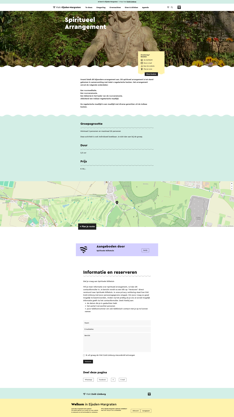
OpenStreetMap (223, 226)
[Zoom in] (231, 183)
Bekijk (145, 250)
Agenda (145, 7)
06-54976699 (148, 60)
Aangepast (146, 411)
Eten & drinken (131, 7)
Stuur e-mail (148, 63)
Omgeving (100, 7)
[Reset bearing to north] (231, 188)
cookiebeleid (117, 410)
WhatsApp (88, 379)
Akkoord (135, 411)
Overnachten (115, 7)
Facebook (102, 379)
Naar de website (148, 66)
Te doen (88, 7)
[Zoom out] (231, 186)
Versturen (88, 361)
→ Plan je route (87, 226)
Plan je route (148, 69)
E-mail (123, 379)
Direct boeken (151, 74)
